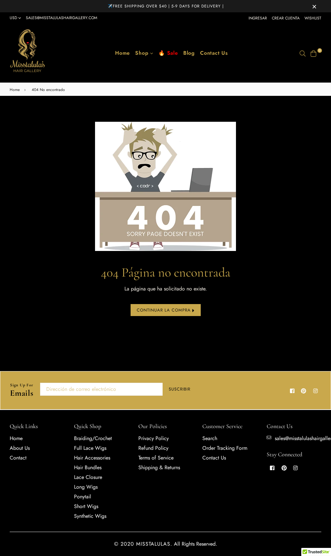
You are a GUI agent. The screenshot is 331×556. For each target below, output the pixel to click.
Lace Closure (88, 477)
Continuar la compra (164, 310)
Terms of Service (156, 457)
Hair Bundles (87, 467)
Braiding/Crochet (93, 438)
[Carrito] (313, 53)
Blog (189, 53)
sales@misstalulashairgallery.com (61, 18)
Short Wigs (86, 506)
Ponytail (82, 496)
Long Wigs (86, 487)
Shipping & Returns (159, 467)
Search (209, 438)
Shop (142, 53)
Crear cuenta (286, 18)
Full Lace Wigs (90, 448)
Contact (18, 457)
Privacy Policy (153, 438)
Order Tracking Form (224, 448)
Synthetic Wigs (90, 516)
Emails (22, 390)
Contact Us (214, 53)
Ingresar (258, 18)
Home (122, 53)
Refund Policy (153, 448)
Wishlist (312, 18)
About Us (20, 448)
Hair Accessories (92, 457)
